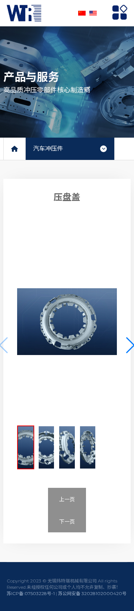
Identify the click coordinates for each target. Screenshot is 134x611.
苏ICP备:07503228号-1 (31, 593)
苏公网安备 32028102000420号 (92, 593)
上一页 (67, 499)
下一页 (67, 521)
